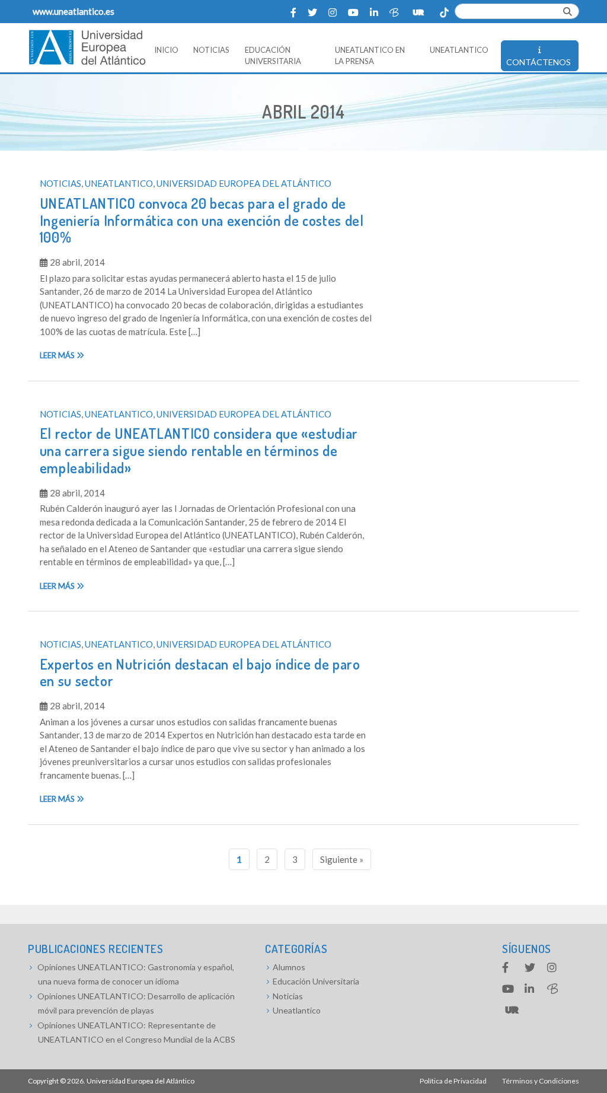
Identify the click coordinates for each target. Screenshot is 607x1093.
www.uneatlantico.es (73, 11)
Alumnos (289, 967)
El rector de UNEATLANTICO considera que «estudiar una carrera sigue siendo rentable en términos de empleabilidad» (199, 450)
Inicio (166, 50)
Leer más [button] (58, 355)
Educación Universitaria (273, 55)
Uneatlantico (119, 183)
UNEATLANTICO (459, 50)
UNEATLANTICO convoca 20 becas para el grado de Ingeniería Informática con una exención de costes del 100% (202, 220)
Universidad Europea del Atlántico (243, 183)
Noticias (211, 50)
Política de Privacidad (453, 1080)
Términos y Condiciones (540, 1080)
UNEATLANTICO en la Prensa (370, 55)
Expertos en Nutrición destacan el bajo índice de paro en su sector (200, 672)
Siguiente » (341, 859)
